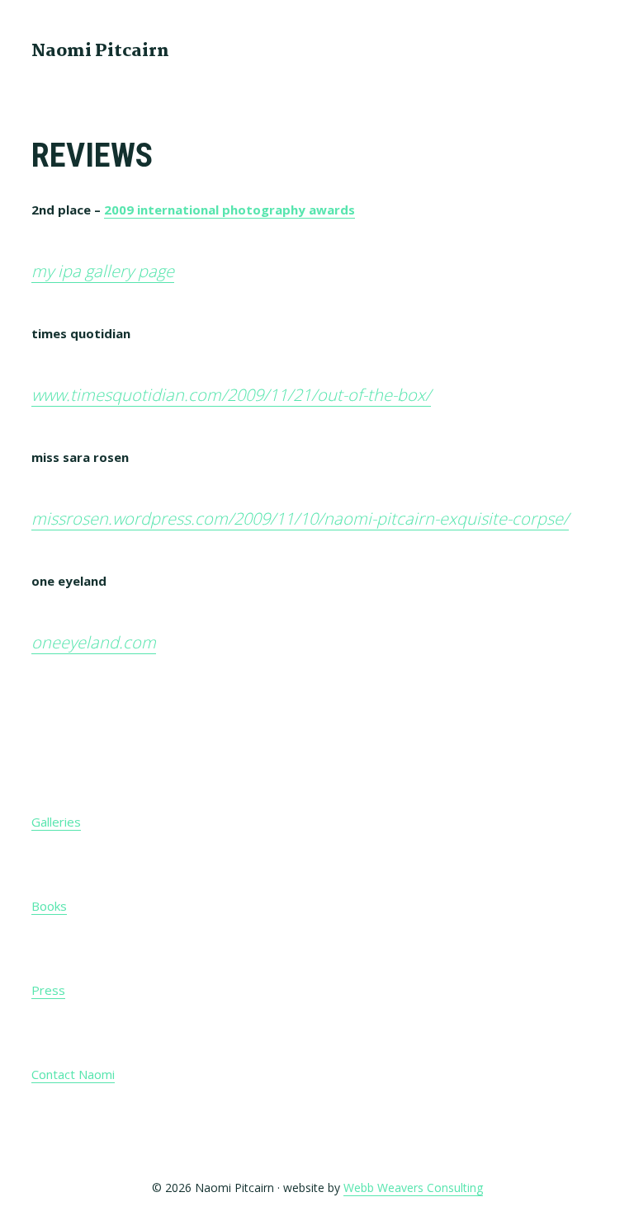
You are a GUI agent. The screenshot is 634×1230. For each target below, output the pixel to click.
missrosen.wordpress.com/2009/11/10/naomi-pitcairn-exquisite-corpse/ (300, 518)
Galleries (56, 821)
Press (48, 990)
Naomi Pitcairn (100, 51)
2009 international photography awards (229, 209)
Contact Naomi (73, 1074)
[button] (592, 49)
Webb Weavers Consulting (413, 1187)
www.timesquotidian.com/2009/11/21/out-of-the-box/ (231, 395)
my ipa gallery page (102, 271)
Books (49, 906)
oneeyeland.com (93, 642)
